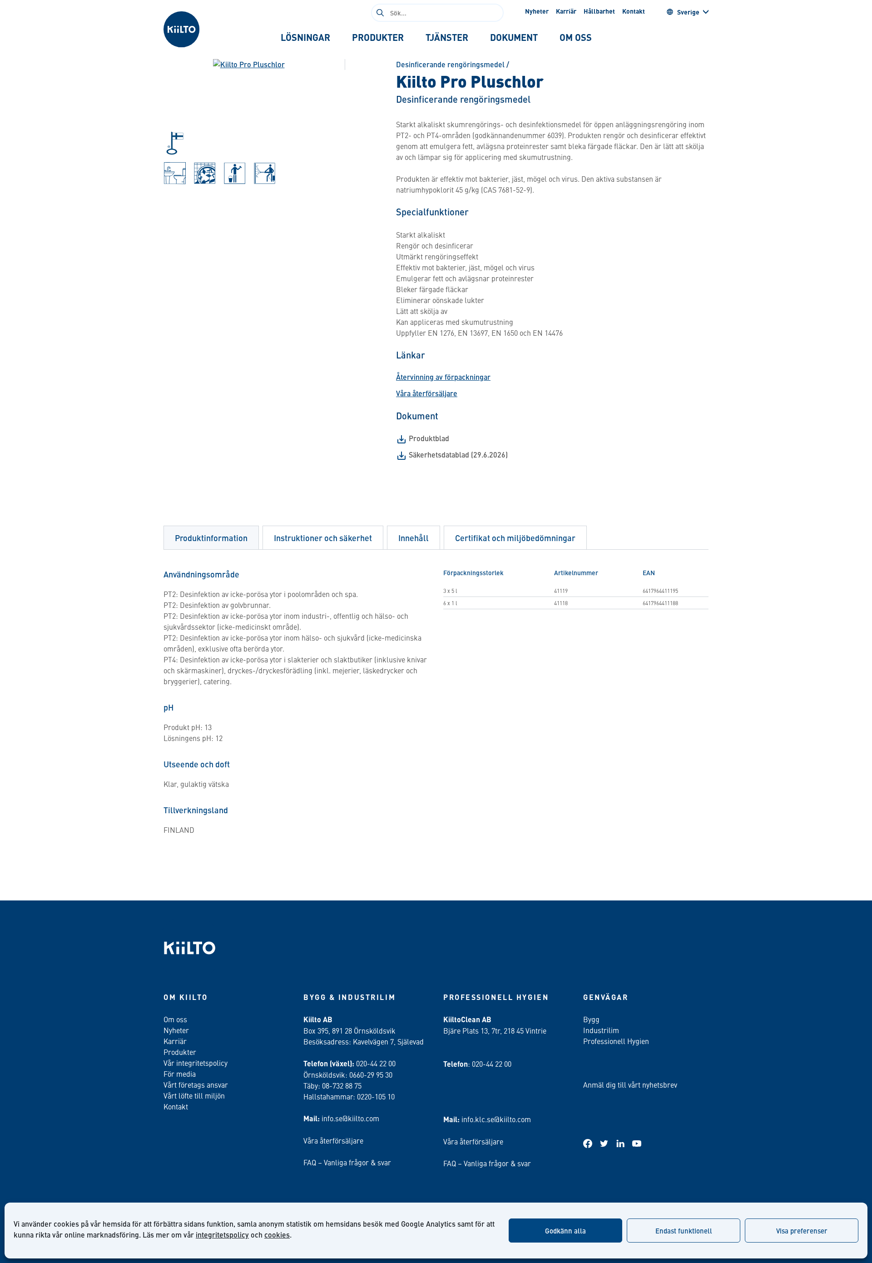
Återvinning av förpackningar (443, 377)
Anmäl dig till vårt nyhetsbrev (630, 1084)
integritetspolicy (222, 1234)
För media (180, 1074)
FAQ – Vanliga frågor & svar (347, 1162)
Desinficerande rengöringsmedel (450, 64)
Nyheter (537, 10)
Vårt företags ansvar (196, 1084)
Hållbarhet (599, 10)
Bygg (591, 1019)
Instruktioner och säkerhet (323, 537)
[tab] (305, 37)
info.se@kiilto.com (350, 1118)
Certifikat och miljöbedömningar (515, 537)
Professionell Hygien (616, 1041)
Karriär (566, 10)
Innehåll (413, 537)
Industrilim (601, 1030)
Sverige (688, 11)
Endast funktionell (683, 1230)
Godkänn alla (565, 1230)
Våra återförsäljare (426, 393)
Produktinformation (211, 537)
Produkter (180, 1052)
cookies (277, 1234)
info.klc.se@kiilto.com (496, 1119)
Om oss (175, 1019)
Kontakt (633, 10)
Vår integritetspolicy (196, 1063)
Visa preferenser (801, 1230)
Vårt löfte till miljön (194, 1095)
